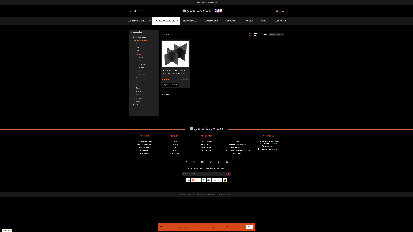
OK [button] (249, 227)
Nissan (138, 95)
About (264, 20)
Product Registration (237, 147)
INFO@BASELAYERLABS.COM (268, 149)
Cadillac (139, 98)
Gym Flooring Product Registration (237, 150)
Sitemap (231, 195)
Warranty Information (237, 144)
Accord (141, 57)
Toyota (138, 91)
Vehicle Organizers (165, 20)
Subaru (138, 101)
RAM (137, 84)
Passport (142, 68)
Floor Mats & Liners (137, 20)
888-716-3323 (268, 146)
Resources (231, 20)
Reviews (249, 20)
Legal (237, 141)
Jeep (137, 78)
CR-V (141, 61)
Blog (175, 141)
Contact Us (280, 20)
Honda (138, 54)
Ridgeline (142, 74)
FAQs (175, 147)
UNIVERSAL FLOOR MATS (144, 144)
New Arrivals (190, 20)
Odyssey (142, 64)
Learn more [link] (235, 227)
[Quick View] (185, 44)
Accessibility (206, 150)
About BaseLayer (207, 141)
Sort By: (265, 34)
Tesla (138, 88)
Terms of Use (206, 147)
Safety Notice (237, 153)
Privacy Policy (206, 144)
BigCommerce (208, 195)
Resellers (175, 153)
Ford (137, 47)
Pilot (140, 71)
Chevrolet (139, 44)
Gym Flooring (211, 20)
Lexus (138, 81)
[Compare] (185, 49)
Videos (175, 144)
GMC (137, 51)
